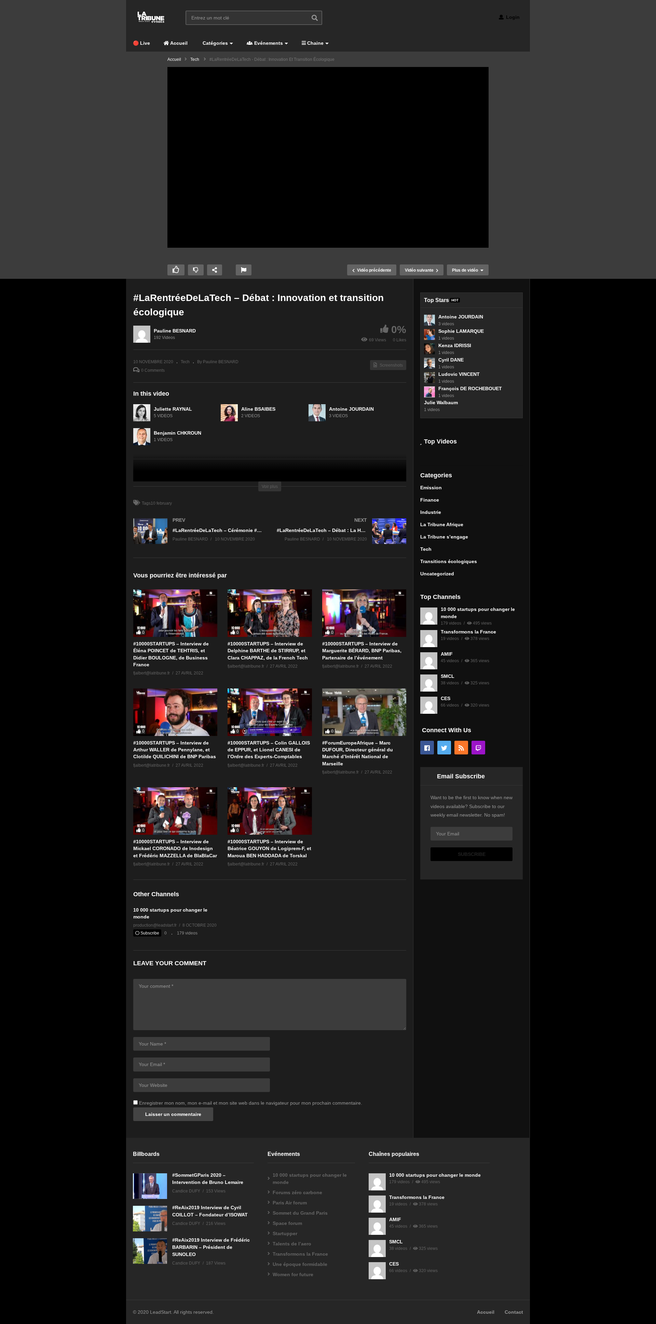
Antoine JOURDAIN (351, 409)
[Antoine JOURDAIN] (317, 412)
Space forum (287, 1223)
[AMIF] (428, 660)
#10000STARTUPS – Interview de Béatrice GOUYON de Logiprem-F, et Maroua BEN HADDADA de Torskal (269, 848)
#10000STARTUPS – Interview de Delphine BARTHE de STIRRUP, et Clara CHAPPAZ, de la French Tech (268, 650)
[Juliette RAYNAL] (141, 412)
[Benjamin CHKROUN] (141, 436)
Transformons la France (468, 631)
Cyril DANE (451, 360)
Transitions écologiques (448, 561)
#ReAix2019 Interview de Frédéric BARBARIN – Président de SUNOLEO (211, 1247)
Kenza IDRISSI (454, 345)
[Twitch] (478, 747)
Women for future (293, 1274)
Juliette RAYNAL (173, 409)
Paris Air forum (290, 1202)
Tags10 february (157, 503)
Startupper (285, 1233)
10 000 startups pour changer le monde (310, 1178)
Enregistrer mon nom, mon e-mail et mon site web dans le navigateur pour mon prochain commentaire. (250, 1103)
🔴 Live (141, 43)
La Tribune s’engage (444, 537)
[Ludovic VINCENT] (429, 377)
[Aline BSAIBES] (229, 412)
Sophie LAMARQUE (461, 331)
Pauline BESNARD (175, 330)
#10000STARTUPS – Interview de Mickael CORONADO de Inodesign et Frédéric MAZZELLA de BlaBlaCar (175, 848)
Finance (429, 500)
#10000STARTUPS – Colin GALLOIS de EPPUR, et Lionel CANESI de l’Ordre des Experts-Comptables (269, 750)
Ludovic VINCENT (459, 374)
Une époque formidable (300, 1264)
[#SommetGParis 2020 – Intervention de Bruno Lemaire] (150, 1186)
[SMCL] (428, 683)
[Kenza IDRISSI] (429, 348)
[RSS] (461, 747)
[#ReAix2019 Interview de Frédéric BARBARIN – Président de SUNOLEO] (150, 1251)
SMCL (447, 676)
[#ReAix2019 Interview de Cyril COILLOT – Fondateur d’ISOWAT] (150, 1218)
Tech (185, 361)
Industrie (430, 512)
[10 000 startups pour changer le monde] (428, 616)
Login (512, 17)
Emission (431, 487)
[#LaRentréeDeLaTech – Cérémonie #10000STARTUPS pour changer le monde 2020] (198, 538)
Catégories (214, 43)
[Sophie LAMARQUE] (429, 334)
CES (445, 698)
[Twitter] (444, 747)
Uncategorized (437, 573)
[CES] (428, 705)
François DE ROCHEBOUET (470, 388)
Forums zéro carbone (297, 1192)
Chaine (315, 43)
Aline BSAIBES (258, 409)
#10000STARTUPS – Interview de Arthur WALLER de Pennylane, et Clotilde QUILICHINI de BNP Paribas (174, 750)
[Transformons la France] (428, 638)
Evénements (268, 43)
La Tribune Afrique (441, 524)
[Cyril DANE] (429, 363)
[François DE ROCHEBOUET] (429, 391)
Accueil (178, 43)
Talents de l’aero (292, 1243)
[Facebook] (427, 747)
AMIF (447, 654)
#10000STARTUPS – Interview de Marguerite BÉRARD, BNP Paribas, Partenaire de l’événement (361, 650)
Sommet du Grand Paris (300, 1213)
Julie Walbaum (441, 402)
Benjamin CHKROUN (177, 433)
